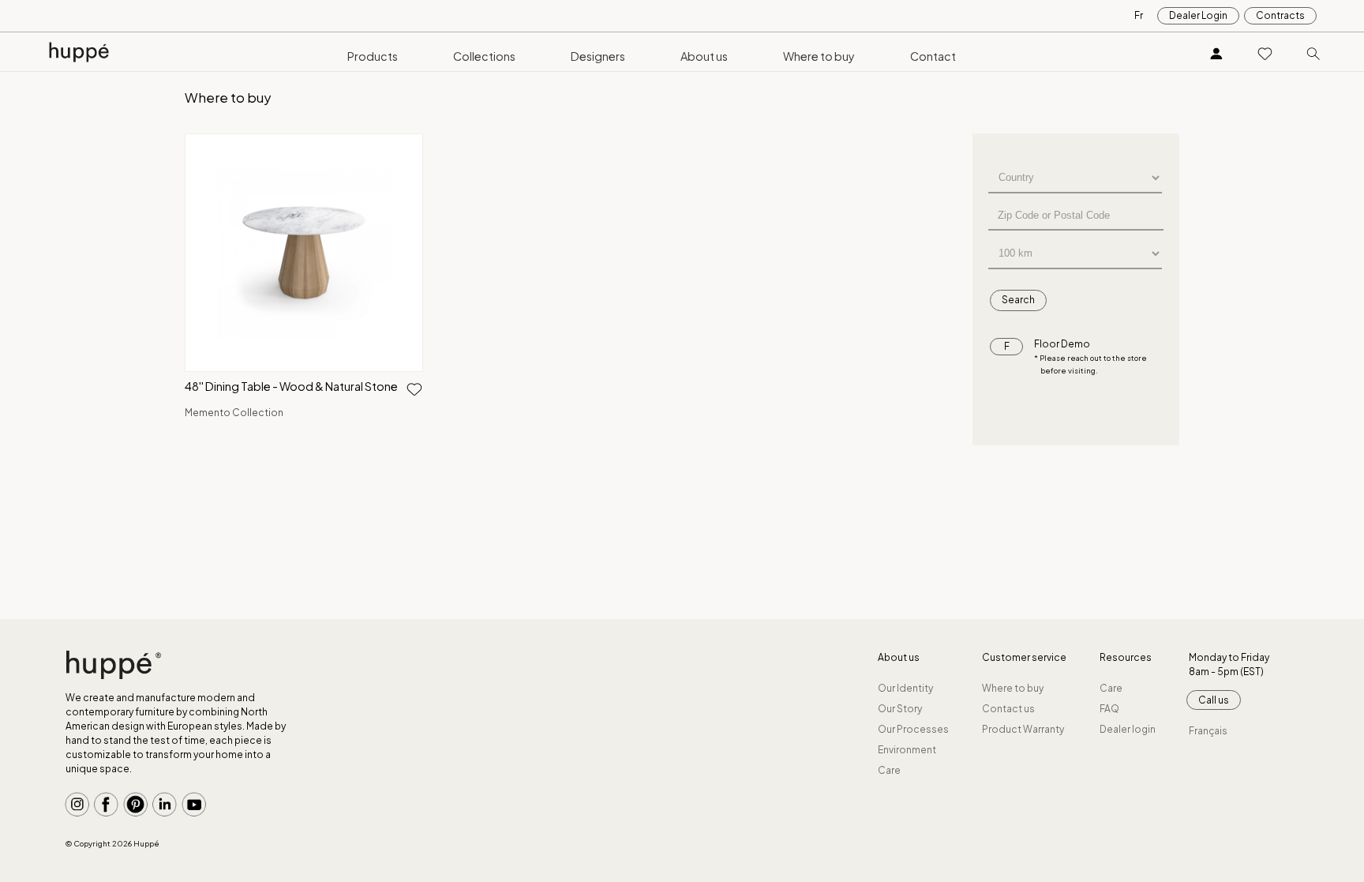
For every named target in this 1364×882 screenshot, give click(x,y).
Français (1208, 731)
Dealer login (1128, 729)
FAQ (1109, 709)
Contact (933, 56)
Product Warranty (1023, 729)
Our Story (900, 709)
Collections (484, 56)
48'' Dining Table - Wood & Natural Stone (291, 386)
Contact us (1008, 709)
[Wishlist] (1265, 52)
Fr (1138, 15)
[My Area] (1216, 52)
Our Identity (905, 688)
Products (372, 56)
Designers (598, 56)
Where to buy (819, 56)
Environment (907, 750)
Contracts (1280, 15)
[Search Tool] (1313, 52)
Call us (1213, 700)
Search (1018, 300)
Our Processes (913, 729)
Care (889, 770)
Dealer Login (1198, 15)
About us (704, 56)
